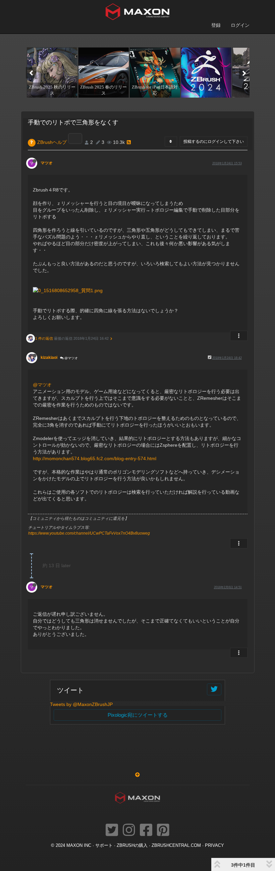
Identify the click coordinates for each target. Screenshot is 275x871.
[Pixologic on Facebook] (146, 830)
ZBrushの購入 (132, 845)
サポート (104, 845)
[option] (51, 72)
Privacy (214, 845)
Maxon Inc (78, 845)
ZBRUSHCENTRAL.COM (176, 845)
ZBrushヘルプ (52, 142)
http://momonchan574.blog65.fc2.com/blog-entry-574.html (94, 458)
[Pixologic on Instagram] (129, 830)
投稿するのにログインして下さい (213, 141)
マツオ (47, 163)
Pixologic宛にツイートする (138, 715)
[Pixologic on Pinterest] (163, 830)
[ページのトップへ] (137, 774)
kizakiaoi (49, 357)
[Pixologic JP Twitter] (112, 830)
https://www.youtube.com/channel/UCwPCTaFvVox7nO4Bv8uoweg (89, 533)
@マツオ (70, 358)
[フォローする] (214, 689)
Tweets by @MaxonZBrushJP (81, 704)
